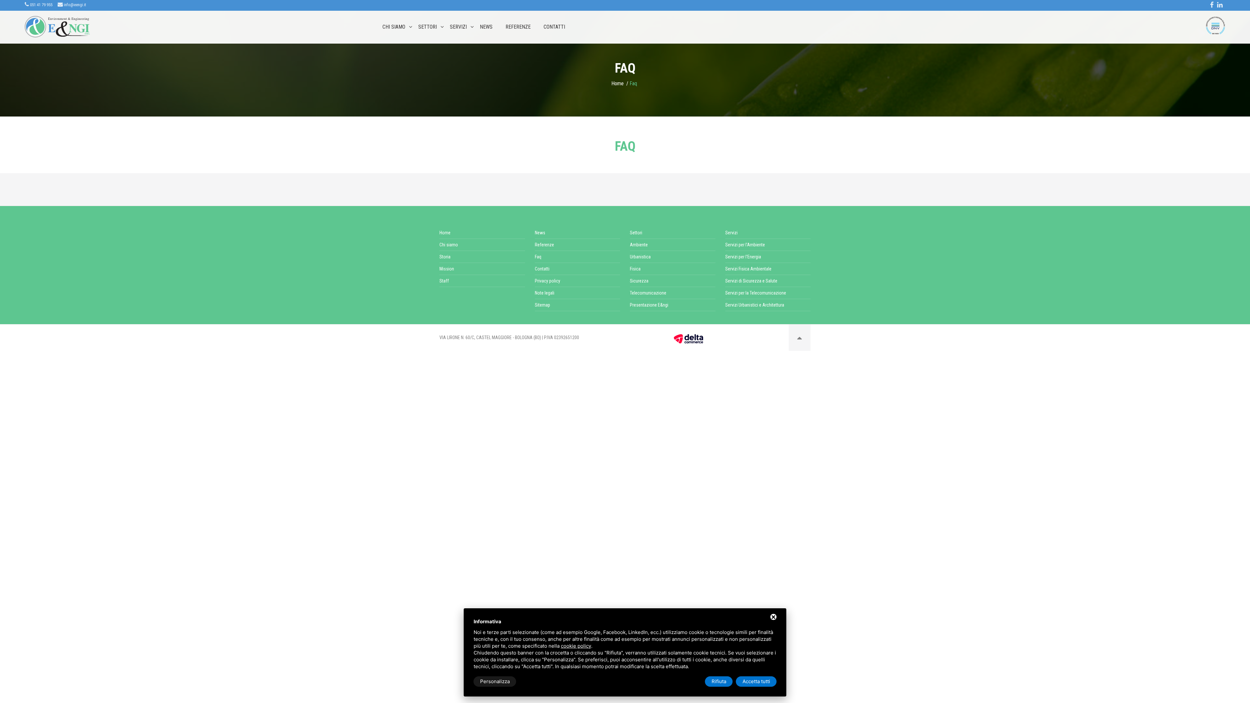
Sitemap (542, 305)
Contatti (554, 27)
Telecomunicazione (648, 293)
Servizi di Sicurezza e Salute (751, 280)
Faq (538, 256)
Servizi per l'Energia (743, 256)
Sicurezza (639, 280)
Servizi (458, 27)
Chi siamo (393, 27)
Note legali (544, 293)
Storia (445, 256)
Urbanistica (640, 256)
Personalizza (495, 681)
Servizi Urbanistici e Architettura (754, 305)
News (486, 27)
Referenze (518, 27)
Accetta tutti (756, 681)
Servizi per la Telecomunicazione (755, 293)
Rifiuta (719, 681)
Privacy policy (547, 280)
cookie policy (576, 646)
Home (617, 83)
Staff (444, 280)
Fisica (635, 268)
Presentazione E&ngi (649, 305)
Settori (427, 27)
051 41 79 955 (40, 4)
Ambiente (639, 244)
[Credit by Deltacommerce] (688, 338)
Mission (446, 268)
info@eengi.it (74, 4)
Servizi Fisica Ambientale (748, 268)
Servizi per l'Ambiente (745, 244)
